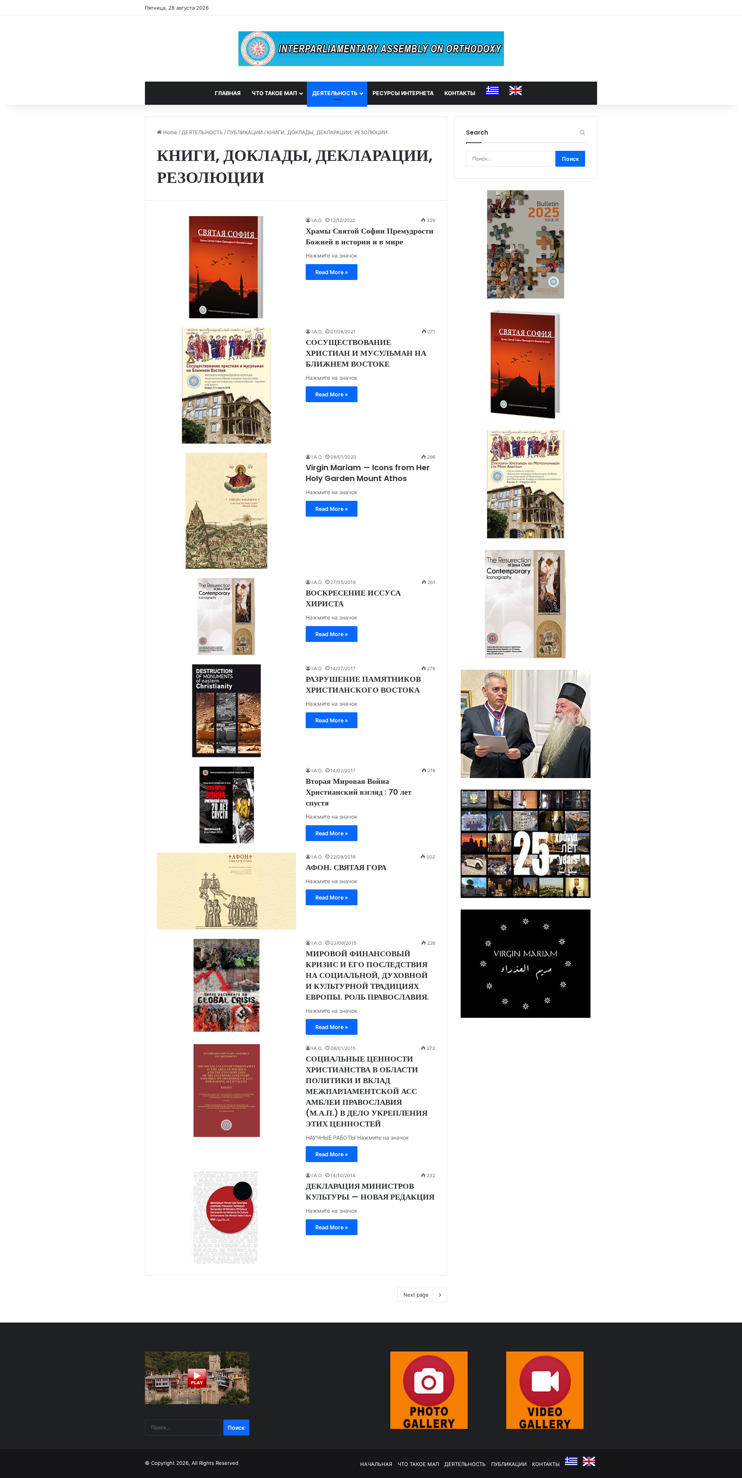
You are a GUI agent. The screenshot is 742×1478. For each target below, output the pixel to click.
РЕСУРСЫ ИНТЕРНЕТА (403, 93)
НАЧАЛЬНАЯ (376, 1464)
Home (169, 132)
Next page (416, 1295)
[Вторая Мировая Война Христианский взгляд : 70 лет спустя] (226, 804)
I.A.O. (316, 220)
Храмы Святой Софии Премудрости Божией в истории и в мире (370, 236)
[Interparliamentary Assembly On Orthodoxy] (371, 48)
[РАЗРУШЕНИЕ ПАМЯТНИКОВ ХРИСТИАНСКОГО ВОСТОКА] (226, 710)
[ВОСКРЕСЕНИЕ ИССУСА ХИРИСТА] (226, 616)
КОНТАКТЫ (459, 93)
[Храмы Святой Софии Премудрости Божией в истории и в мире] (226, 267)
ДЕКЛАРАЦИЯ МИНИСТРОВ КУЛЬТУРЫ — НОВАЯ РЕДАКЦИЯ (370, 1191)
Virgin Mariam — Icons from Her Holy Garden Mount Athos (368, 473)
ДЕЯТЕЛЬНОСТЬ (334, 93)
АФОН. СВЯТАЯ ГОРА (346, 867)
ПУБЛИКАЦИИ (245, 132)
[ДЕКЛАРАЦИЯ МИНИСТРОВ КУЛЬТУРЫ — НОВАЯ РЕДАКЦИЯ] (226, 1217)
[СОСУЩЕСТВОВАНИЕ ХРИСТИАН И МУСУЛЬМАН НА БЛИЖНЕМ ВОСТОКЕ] (226, 386)
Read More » (331, 272)
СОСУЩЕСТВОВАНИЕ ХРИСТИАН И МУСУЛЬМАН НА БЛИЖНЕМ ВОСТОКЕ (366, 353)
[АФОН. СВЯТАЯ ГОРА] (226, 891)
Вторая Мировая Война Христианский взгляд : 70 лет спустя (359, 792)
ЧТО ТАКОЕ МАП (274, 93)
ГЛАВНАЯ (228, 93)
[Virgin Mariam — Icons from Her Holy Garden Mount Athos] (226, 511)
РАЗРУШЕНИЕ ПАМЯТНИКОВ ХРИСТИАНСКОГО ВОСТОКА (363, 684)
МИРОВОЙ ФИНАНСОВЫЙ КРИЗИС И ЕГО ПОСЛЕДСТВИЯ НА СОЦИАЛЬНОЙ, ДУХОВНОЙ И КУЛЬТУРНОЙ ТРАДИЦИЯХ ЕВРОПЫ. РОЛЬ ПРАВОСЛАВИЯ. (367, 975)
